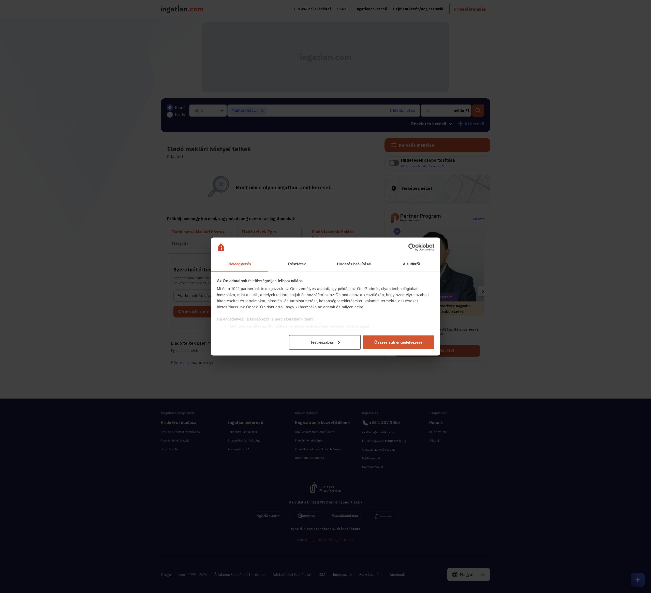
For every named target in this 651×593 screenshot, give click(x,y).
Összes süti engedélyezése (398, 342)
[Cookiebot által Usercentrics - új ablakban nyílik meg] (412, 247)
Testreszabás (322, 342)
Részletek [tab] (297, 264)
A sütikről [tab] (411, 264)
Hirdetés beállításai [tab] (354, 264)
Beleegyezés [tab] (239, 264)
